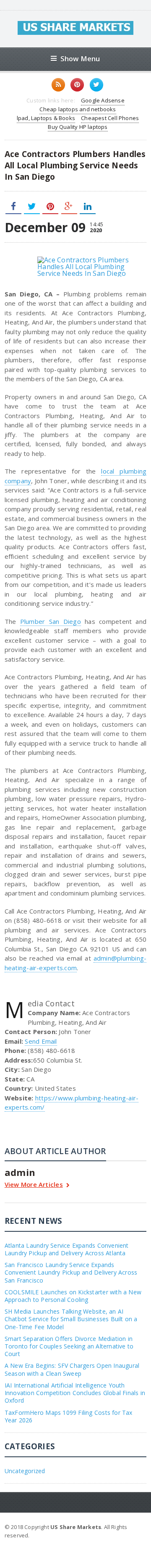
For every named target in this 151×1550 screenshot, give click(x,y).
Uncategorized (25, 1471)
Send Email (41, 1041)
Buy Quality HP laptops (77, 127)
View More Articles (34, 1185)
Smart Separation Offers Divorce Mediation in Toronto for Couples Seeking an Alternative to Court (69, 1346)
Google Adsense (103, 100)
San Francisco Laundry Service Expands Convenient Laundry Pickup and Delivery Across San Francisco (71, 1272)
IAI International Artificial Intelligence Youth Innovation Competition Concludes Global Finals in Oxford (75, 1392)
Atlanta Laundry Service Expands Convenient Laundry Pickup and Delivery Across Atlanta (67, 1249)
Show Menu (80, 58)
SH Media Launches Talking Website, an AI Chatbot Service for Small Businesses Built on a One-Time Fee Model (71, 1318)
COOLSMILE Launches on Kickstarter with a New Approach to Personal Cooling (73, 1296)
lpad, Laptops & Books (46, 118)
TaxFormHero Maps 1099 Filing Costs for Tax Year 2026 (69, 1416)
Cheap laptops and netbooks (77, 109)
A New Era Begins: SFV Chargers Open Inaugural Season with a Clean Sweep (72, 1369)
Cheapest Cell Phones (110, 118)
